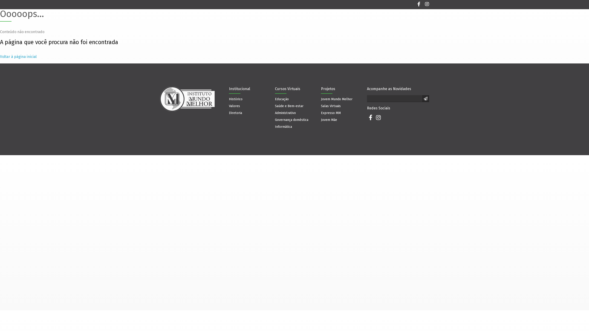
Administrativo (285, 113)
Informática (283, 127)
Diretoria (235, 113)
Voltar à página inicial (18, 56)
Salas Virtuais (331, 106)
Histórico (236, 99)
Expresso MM (331, 113)
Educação (282, 99)
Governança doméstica (291, 120)
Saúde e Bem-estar (289, 106)
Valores (234, 106)
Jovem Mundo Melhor (336, 99)
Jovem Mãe (329, 120)
